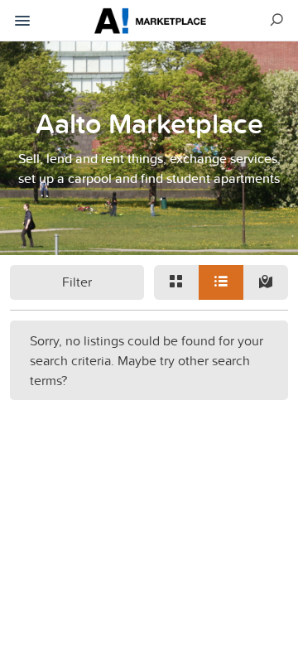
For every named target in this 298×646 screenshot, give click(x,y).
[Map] (265, 282)
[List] (221, 282)
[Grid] (176, 282)
